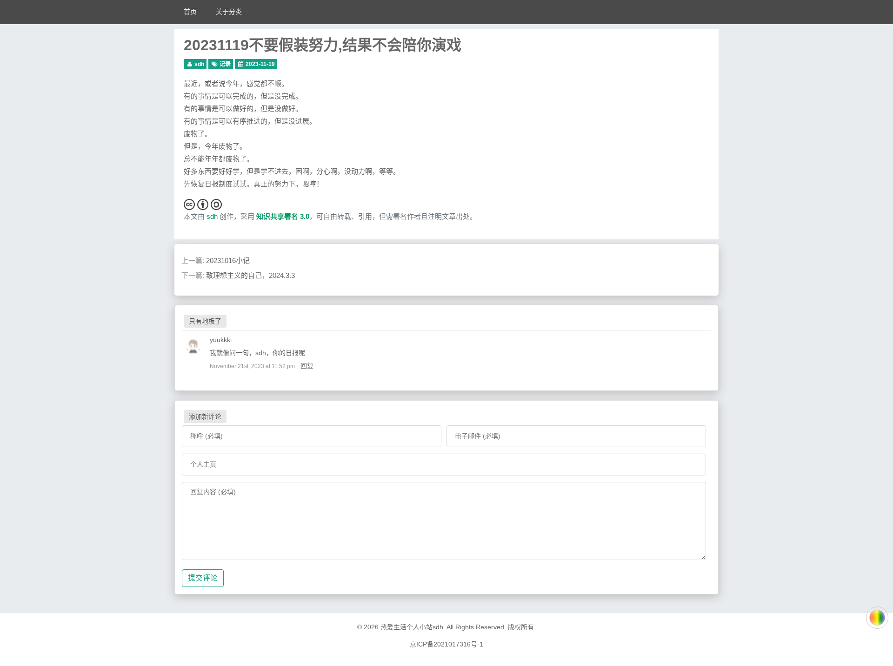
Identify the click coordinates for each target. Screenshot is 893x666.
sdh (199, 64)
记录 (225, 64)
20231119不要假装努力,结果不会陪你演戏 (322, 45)
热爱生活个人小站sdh (411, 627)
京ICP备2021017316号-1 (446, 644)
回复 (306, 365)
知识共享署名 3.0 (282, 216)
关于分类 (229, 11)
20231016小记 (228, 260)
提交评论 (203, 578)
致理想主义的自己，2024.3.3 (250, 275)
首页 (190, 11)
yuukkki (221, 339)
